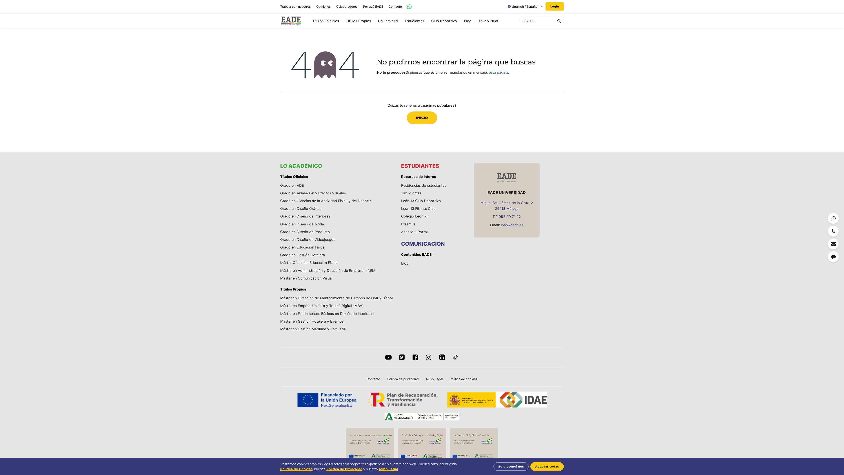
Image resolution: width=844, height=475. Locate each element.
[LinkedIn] (442, 357)
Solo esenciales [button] (511, 466)
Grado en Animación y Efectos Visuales (313, 193)
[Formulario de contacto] (833, 256)
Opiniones (323, 6)
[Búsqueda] (559, 21)
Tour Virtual (488, 21)
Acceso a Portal (414, 232)
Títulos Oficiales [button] (325, 21)
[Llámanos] (833, 231)
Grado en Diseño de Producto (305, 232)
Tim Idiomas (411, 193)
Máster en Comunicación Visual (306, 278)
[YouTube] (388, 357)
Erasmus (408, 224)
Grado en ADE (292, 185)
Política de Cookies (296, 469)
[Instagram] (429, 357)
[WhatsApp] (833, 218)
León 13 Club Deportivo (421, 201)
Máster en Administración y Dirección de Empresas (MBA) (328, 270)
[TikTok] (455, 357)
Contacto (395, 6)
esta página (498, 72)
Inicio (422, 118)
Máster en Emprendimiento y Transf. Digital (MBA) (322, 305)
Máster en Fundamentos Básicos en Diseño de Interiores (326, 313)
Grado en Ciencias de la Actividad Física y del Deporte (326, 201)
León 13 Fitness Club (418, 208)
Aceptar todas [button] (547, 466)
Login (554, 6)
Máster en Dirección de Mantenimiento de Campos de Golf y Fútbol (336, 298)
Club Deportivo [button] (444, 21)
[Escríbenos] (833, 243)
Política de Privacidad (344, 469)
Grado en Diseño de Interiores (305, 216)
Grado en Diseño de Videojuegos (307, 239)
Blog (467, 21)
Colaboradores (347, 6)
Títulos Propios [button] (358, 21)
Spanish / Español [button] (525, 6)
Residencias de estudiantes (423, 185)
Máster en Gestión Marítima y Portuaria (313, 329)
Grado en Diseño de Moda (302, 224)
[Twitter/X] (402, 357)
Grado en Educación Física (302, 247)
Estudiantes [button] (414, 21)
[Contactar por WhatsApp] (409, 6)
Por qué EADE (373, 6)
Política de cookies (463, 379)
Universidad (388, 21)
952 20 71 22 (510, 216)
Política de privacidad (403, 379)
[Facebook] (415, 357)
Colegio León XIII (415, 216)
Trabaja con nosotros (295, 6)
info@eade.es (512, 225)
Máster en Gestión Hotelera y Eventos (312, 321)
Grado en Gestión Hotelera (302, 255)
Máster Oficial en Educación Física (308, 262)
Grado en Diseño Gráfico (301, 208)
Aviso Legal (434, 379)
